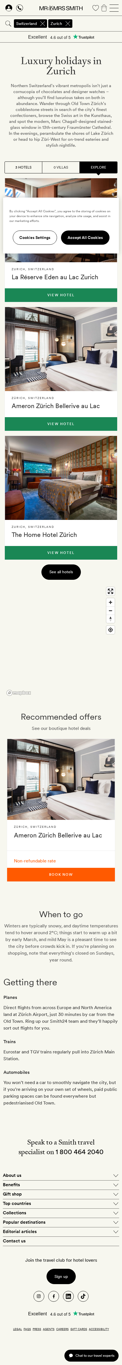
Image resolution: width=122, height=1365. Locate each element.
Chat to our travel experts (94, 1355)
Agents (48, 1329)
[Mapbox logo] (18, 693)
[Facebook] (53, 1296)
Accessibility (99, 1329)
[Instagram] (38, 1296)
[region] (61, 641)
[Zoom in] (110, 602)
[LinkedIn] (68, 1296)
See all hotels (61, 572)
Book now (61, 875)
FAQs (27, 1329)
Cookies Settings (35, 237)
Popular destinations (24, 1222)
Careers (62, 1329)
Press (37, 1329)
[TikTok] (83, 1296)
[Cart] (104, 8)
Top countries (17, 1203)
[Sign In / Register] (8, 8)
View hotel (61, 295)
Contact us (14, 1241)
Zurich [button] (56, 23)
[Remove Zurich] (67, 23)
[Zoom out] (110, 610)
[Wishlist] (95, 8)
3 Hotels (23, 167)
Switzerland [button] (26, 23)
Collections (14, 1212)
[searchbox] (97, 23)
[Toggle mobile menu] (114, 8)
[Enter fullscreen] (110, 591)
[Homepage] (61, 8)
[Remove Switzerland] (42, 23)
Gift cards (78, 1329)
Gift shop (12, 1194)
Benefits (11, 1184)
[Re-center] (110, 630)
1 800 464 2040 (80, 1152)
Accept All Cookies (85, 237)
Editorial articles (20, 1231)
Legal (17, 1329)
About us (12, 1175)
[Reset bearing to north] (110, 619)
